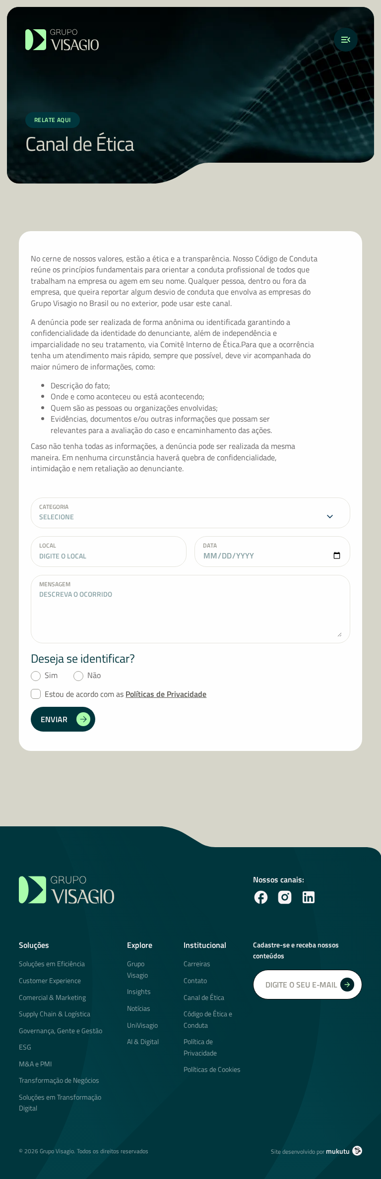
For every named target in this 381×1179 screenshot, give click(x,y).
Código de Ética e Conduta (208, 1019)
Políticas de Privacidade (166, 694)
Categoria (53, 506)
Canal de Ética (204, 997)
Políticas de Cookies (212, 1069)
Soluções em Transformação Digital (60, 1102)
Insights (139, 991)
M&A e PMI (35, 1063)
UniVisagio (142, 1025)
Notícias (138, 1008)
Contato (195, 980)
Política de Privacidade (200, 1046)
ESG (25, 1047)
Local (47, 545)
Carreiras (197, 963)
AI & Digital (143, 1041)
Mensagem (54, 583)
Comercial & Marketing (52, 997)
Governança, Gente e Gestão (60, 1030)
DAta (210, 545)
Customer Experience (50, 980)
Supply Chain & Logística (54, 1013)
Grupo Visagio (137, 969)
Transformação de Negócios (59, 1080)
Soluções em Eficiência (52, 963)
